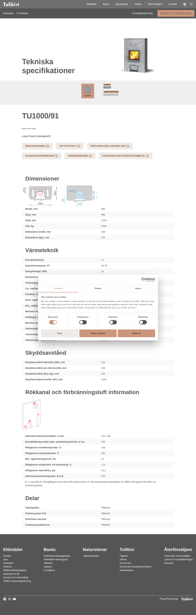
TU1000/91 (22, 13)
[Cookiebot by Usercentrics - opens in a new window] (143, 280)
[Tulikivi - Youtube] (14, 599)
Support (48, 566)
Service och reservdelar (15, 577)
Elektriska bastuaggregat (57, 556)
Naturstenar (121, 4)
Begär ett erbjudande (176, 13)
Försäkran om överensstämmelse (123, 156)
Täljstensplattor (91, 556)
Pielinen (7, 566)
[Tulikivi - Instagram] (9, 599)
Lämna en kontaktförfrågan (178, 559)
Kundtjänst (49, 570)
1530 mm (107, 87)
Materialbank (126, 570)
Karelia (7, 556)
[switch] (83, 322)
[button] (191, 4)
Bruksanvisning (35, 146)
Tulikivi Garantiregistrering (17, 581)
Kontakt (173, 4)
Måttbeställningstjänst (14, 570)
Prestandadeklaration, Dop (107, 146)
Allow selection (98, 333)
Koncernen (125, 563)
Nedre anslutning (111, 92)
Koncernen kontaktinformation (135, 566)
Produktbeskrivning (142, 13)
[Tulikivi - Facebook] (4, 599)
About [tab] (138, 288)
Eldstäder (91, 4)
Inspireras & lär (11, 574)
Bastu (106, 4)
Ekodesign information (39, 156)
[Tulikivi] (14, 4)
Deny (59, 333)
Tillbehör (48, 563)
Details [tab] (98, 288)
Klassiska (8, 13)
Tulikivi (138, 4)
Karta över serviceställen (177, 556)
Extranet (168, 563)
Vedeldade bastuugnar (56, 559)
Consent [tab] (58, 288)
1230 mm (107, 84)
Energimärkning (78, 156)
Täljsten (124, 556)
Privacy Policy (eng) (169, 599)
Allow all (136, 333)
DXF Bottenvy (67, 146)
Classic (87, 95)
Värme (123, 559)
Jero (5, 559)
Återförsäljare (155, 4)
